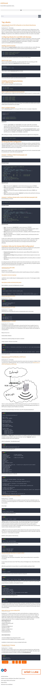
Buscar (39, 16)
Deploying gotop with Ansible (8, 267)
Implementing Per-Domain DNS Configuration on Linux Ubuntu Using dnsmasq (19, 25)
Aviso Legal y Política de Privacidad (8, 680)
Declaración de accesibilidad (6, 684)
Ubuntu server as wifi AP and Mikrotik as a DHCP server (14, 356)
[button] (21, 10)
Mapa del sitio (4, 682)
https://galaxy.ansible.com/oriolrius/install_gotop (11, 282)
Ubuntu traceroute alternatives (8, 296)
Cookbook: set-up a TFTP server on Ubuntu (11, 495)
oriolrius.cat (4, 3)
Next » (24, 662)
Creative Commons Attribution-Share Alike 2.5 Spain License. (13, 678)
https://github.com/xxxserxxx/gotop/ (9, 275)
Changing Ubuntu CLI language (8, 645)
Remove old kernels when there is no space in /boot (13, 553)
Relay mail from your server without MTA (11, 610)
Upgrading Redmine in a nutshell (9, 321)
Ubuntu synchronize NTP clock (8, 307)
